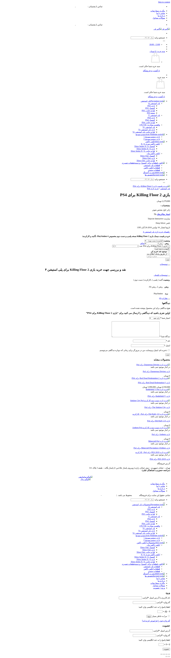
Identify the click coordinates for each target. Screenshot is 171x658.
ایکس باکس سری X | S (150, 144)
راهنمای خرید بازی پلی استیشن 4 (156, 232)
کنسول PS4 (150, 120)
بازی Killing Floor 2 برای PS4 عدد (153, 246)
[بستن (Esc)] (161, 654)
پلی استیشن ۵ (154, 103)
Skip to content (164, 2)
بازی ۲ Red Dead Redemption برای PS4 (154, 383)
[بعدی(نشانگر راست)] (166, 656)
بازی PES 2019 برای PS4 (160, 459)
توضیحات (164, 264)
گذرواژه (163, 602)
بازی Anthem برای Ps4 (161, 434)
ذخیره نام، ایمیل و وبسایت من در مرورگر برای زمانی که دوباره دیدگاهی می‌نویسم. (133, 350)
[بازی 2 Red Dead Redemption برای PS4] (151, 378)
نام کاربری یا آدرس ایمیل (156, 598)
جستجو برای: (159, 38)
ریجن (167, 243)
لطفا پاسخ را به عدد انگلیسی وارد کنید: (154, 607)
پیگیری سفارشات (157, 11)
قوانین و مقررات (109, 495)
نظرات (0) (163, 298)
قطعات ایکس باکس (152, 168)
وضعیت (166, 241)
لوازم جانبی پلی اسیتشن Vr (144, 533)
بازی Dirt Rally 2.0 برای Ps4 (158, 421)
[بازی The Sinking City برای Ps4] (150, 400)
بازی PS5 (151, 106)
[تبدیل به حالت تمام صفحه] (166, 654)
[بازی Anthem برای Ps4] (151, 428)
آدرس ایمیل (161, 631)
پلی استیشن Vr (149, 127)
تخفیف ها (148, 175)
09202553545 (69, 6)
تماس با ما (160, 13)
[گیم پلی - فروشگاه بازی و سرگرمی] (161, 29)
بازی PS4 (151, 118)
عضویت (166, 649)
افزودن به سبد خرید (162, 249)
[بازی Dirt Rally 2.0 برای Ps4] (151, 414)
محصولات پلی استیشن (141, 504)
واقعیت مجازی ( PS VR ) (149, 125)
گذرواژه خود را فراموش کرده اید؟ (156, 621)
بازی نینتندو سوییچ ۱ (152, 137)
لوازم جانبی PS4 (148, 122)
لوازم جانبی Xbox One (146, 161)
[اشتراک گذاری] (164, 654)
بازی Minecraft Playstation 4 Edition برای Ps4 (152, 448)
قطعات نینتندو (154, 170)
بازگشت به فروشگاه (151, 71)
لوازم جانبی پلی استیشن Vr (144, 132)
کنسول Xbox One (147, 156)
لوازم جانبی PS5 (148, 110)
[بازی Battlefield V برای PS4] (158, 389)
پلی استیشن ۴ (154, 115)
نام (168, 341)
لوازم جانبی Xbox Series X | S (143, 151)
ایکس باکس (150, 141)
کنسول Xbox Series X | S (144, 146)
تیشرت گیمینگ (149, 172)
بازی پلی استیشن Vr (146, 130)
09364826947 (81, 6)
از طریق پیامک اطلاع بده (157, 254)
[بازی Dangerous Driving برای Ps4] (153, 365)
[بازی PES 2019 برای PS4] (152, 452)
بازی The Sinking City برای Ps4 (157, 407)
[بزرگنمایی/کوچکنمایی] (169, 654)
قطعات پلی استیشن (151, 165)
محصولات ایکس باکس (146, 543)
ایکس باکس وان (153, 153)
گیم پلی (135, 495)
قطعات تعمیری (128, 163)
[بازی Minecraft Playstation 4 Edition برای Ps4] (159, 441)
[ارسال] (164, 182)
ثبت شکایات (95, 495)
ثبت (167, 260)
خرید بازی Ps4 (153, 189)
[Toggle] (169, 275)
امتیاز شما (165, 318)
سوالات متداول (159, 18)
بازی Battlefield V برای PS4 (159, 396)
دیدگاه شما (165, 336)
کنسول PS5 (150, 108)
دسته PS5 (151, 113)
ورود (148, 616)
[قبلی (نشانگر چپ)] (169, 656)
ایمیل (167, 345)
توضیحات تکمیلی (161, 275)
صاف (142, 243)
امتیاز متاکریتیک (163, 214)
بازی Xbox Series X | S (145, 149)
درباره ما (161, 16)
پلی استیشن (145, 101)
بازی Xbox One (148, 158)
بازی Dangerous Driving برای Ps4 (156, 371)
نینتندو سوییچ (141, 134)
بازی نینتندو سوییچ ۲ (152, 139)
